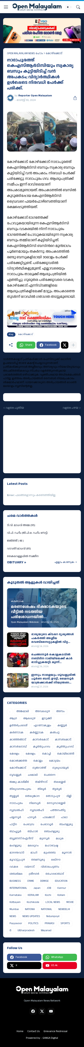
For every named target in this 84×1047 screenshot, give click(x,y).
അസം (60, 711)
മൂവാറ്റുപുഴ (17, 860)
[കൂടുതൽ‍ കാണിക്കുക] (73, 345)
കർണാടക (16, 733)
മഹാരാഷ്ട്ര (51, 846)
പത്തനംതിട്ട (58, 810)
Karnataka (15, 895)
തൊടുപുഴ (53, 796)
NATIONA (30, 909)
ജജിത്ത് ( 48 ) (15, 541)
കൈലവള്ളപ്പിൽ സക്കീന (23, 556)
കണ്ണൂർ (62, 725)
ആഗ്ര (13, 718)
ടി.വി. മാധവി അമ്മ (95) (21, 525)
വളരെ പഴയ (70, 408)
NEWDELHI (64, 909)
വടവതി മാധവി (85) (19, 549)
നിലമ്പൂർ (35, 803)
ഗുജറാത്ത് (39, 768)
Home (20, 1031)
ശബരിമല (16, 874)
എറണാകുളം (42, 725)
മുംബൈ (50, 853)
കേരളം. (31, 754)
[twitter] (42, 1011)
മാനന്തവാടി (17, 853)
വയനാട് (29, 867)
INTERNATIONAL (18, 888)
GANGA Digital (50, 1038)
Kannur (61, 888)
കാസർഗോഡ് (18, 747)
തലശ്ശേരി (60, 782)
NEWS (13, 916)
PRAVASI (49, 923)
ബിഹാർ (33, 831)
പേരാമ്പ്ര (28, 824)
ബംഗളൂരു (66, 824)
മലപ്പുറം (33, 846)
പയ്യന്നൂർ (15, 817)
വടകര (14, 867)
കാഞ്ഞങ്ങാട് (18, 740)
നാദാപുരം (16, 803)
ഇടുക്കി (47, 718)
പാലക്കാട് (49, 817)
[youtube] (51, 1011)
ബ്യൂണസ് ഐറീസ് (21, 839)
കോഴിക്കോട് (54, 53)
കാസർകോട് (40, 740)
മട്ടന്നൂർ (44, 839)
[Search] (78, 7)
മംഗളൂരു (15, 846)
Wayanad (46, 930)
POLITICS (33, 923)
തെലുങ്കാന (32, 796)
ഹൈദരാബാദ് (55, 874)
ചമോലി (33, 775)
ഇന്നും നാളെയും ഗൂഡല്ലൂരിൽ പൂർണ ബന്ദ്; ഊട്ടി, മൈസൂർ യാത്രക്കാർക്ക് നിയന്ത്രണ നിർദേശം (53, 679)
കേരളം (14, 754)
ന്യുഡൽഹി (17, 810)
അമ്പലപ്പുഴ (42, 711)
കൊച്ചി (46, 754)
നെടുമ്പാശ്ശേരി (56, 803)
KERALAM (33, 895)
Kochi (48, 895)
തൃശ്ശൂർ (14, 796)
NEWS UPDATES (31, 916)
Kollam (61, 895)
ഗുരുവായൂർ (60, 768)
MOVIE (70, 902)
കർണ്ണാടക (37, 733)
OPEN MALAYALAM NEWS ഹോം (25, 53)
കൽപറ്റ (55, 733)
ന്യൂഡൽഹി (37, 810)
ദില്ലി (68, 796)
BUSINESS (15, 881)
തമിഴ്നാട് (41, 782)
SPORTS (65, 923)
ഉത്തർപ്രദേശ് (18, 725)
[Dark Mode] (69, 7)
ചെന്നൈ (49, 775)
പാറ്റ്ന (13, 824)
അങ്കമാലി (22, 711)
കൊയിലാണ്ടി (65, 754)
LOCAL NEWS (53, 902)
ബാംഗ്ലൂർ (15, 831)
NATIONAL (46, 909)
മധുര (59, 839)
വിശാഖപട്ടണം (50, 867)
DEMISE (44, 881)
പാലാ (64, 817)
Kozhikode (33, 902)
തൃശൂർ (57, 789)
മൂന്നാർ (67, 853)
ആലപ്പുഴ (29, 718)
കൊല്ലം (38, 761)
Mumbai (14, 909)
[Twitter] (64, 345)
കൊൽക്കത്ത (18, 761)
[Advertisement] (31, 443)
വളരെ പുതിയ (15, 408)
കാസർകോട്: (63, 740)
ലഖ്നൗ (56, 860)
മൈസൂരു (38, 860)
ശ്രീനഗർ (34, 874)
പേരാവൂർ (46, 824)
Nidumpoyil (52, 916)
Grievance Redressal (55, 1031)
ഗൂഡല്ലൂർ (15, 775)
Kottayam (15, 902)
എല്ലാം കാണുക (64, 562)
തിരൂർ (42, 789)
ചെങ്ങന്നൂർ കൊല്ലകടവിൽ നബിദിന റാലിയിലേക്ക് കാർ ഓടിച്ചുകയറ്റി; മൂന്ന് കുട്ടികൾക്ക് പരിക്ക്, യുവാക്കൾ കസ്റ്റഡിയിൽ (51, 658)
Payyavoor (16, 923)
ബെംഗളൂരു (52, 831)
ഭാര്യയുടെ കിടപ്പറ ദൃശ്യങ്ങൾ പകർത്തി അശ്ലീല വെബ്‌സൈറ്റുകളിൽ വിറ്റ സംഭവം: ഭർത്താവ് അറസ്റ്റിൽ (52, 638)
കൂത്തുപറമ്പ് (65, 747)
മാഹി (33, 853)
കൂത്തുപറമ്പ (41, 747)
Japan (36, 888)
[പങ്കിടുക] (73, 98)
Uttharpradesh (26, 930)
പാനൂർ (31, 817)
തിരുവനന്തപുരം (20, 789)
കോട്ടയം (54, 761)
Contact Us (33, 1031)
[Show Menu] (6, 7)
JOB (49, 888)
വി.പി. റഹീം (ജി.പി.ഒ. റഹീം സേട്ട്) (27, 533)
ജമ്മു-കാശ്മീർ (19, 782)
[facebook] (33, 1011)
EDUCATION (61, 881)
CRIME (30, 881)
